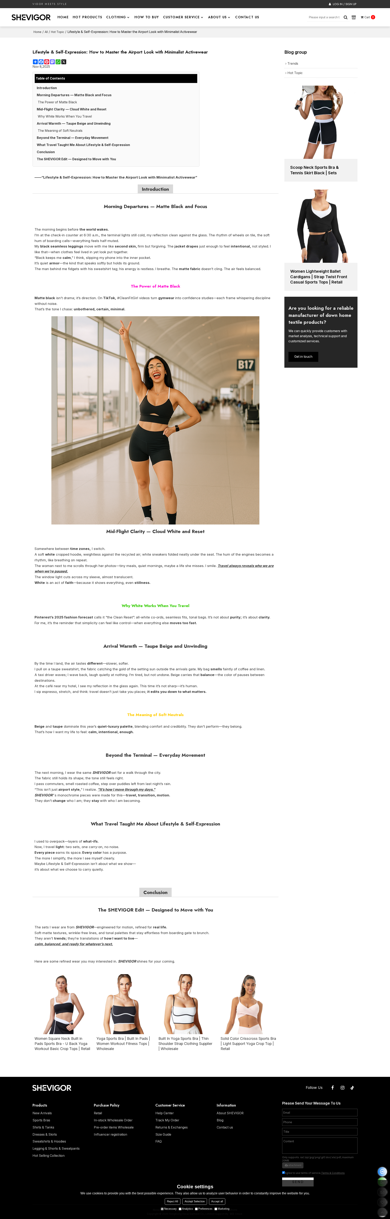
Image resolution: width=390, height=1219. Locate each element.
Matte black (45, 298)
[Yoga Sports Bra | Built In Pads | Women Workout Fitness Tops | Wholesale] (124, 1004)
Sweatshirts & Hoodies (49, 1141)
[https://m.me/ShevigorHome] (382, 1171)
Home (63, 17)
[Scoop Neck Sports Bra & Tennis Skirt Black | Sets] (321, 122)
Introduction (47, 88)
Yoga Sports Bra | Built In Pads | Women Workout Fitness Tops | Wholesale (123, 1043)
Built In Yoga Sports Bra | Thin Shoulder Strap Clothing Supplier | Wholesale (185, 1043)
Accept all (217, 1201)
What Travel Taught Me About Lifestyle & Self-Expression (83, 145)
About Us (217, 17)
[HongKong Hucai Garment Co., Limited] (31, 17)
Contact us (225, 1127)
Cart (369, 17)
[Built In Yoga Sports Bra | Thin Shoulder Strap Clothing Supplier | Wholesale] (186, 1004)
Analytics (187, 1208)
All (46, 32)
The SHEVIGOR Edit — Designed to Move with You (76, 159)
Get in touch (303, 357)
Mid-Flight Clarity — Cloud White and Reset (71, 109)
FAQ (158, 1141)
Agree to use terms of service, (315, 1172)
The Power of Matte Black (57, 102)
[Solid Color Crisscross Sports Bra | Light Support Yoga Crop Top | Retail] (248, 1004)
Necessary (170, 1208)
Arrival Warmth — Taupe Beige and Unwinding (73, 123)
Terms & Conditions (333, 1172)
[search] (345, 17)
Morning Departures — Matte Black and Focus (74, 95)
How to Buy (146, 17)
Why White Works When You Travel (65, 116)
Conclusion (46, 152)
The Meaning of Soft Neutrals (60, 131)
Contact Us (247, 17)
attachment (294, 1165)
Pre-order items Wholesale (114, 1127)
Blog (220, 1120)
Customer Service (181, 17)
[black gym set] (155, 420)
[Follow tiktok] (353, 1088)
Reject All (172, 1201)
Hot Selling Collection (48, 1156)
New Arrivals (42, 1113)
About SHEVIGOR (230, 1113)
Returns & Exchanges (171, 1127)
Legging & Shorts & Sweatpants (56, 1148)
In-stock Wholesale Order (113, 1120)
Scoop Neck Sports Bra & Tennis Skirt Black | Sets (314, 170)
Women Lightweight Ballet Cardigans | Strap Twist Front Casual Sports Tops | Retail (318, 277)
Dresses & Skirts (44, 1134)
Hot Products (87, 17)
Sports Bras (41, 1120)
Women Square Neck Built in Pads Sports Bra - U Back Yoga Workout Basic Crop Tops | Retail (62, 1043)
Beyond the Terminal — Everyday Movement (72, 138)
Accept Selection (195, 1201)
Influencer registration (110, 1134)
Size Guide (163, 1134)
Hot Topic (57, 32)
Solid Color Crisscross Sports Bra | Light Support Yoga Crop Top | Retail (248, 1043)
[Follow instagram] (343, 1088)
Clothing (116, 17)
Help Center (164, 1113)
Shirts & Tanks (43, 1127)
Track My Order (167, 1120)
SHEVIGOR (101, 773)
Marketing (223, 1208)
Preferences (205, 1208)
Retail (98, 1113)
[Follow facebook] (332, 1088)
